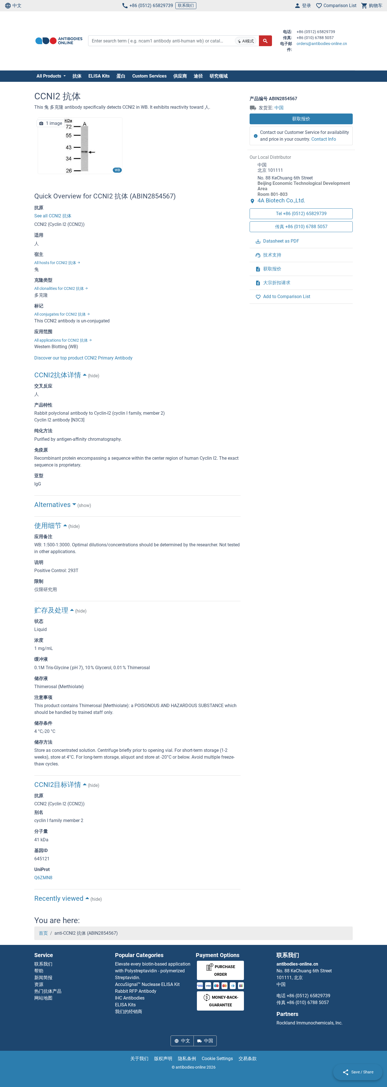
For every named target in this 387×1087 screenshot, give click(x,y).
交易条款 (248, 1058)
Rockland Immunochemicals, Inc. (310, 1023)
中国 (279, 107)
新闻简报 (43, 977)
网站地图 (43, 998)
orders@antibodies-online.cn (322, 43)
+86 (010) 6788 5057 (308, 1002)
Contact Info (323, 139)
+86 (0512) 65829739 (151, 5)
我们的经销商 (128, 1011)
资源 (38, 984)
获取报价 (301, 118)
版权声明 (163, 1058)
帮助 (38, 970)
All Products (49, 76)
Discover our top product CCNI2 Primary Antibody (83, 358)
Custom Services (149, 76)
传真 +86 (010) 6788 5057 (301, 226)
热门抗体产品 (47, 991)
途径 (198, 76)
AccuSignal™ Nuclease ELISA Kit (147, 984)
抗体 (77, 76)
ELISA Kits (99, 76)
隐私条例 (187, 1058)
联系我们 (186, 5)
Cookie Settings (217, 1058)
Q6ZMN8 (43, 877)
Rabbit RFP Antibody (135, 991)
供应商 (180, 76)
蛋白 (121, 76)
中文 (17, 5)
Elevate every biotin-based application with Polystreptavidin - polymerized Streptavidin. (152, 970)
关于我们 (139, 1058)
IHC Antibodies (129, 998)
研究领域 (219, 76)
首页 (43, 933)
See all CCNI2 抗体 (52, 216)
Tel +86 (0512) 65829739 (301, 213)
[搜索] (265, 40)
